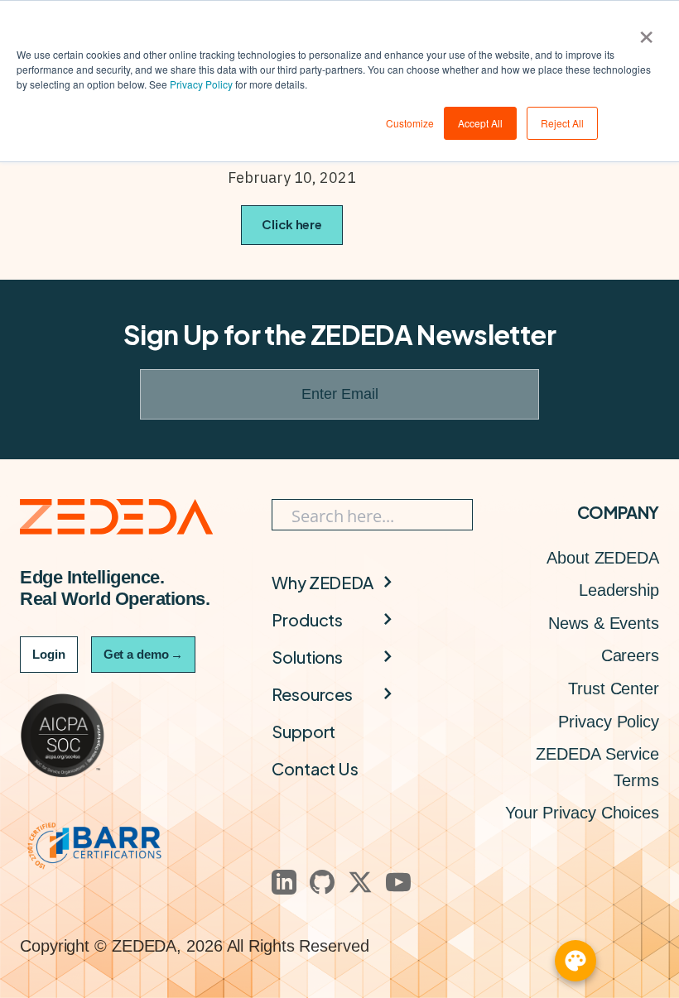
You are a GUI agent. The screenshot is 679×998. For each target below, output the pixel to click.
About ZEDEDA (603, 558)
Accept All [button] (480, 123)
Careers (630, 655)
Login (48, 654)
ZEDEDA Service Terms (597, 767)
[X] (360, 882)
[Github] (322, 882)
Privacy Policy (201, 84)
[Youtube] (398, 882)
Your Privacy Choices (582, 813)
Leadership (619, 590)
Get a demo (143, 654)
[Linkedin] (284, 882)
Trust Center (613, 688)
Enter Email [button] (339, 394)
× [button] (646, 31)
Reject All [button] (562, 123)
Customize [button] (410, 123)
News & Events (603, 623)
